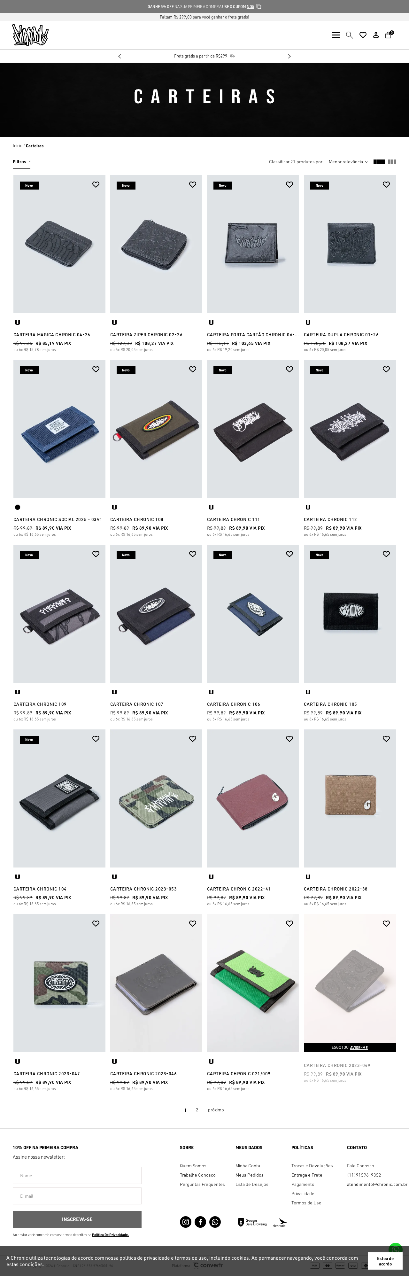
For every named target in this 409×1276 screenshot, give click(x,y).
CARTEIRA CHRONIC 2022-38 (336, 888)
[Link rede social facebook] (200, 1222)
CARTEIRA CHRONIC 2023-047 (46, 1073)
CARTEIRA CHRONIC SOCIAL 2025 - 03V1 (58, 519)
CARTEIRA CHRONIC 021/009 (239, 1073)
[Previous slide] (120, 56)
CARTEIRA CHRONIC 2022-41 (239, 888)
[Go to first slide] (289, 56)
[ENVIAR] (77, 1219)
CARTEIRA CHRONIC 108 (137, 519)
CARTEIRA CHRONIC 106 (233, 704)
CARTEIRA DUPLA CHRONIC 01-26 (341, 334)
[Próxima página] (216, 1110)
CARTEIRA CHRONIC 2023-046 (143, 1073)
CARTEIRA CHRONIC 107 (137, 704)
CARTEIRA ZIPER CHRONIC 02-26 (146, 334)
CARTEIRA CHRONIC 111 (233, 519)
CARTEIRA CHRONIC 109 (40, 704)
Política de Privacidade (110, 1235)
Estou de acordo (385, 1261)
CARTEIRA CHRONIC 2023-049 (337, 1065)
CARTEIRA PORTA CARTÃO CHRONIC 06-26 (253, 334)
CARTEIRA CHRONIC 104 (40, 888)
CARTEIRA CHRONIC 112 (330, 519)
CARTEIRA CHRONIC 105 (330, 704)
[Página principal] (24, 35)
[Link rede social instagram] (185, 1222)
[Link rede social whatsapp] (215, 1222)
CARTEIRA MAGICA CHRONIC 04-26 (51, 334)
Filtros (19, 161)
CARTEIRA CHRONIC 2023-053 (143, 888)
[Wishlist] (363, 35)
